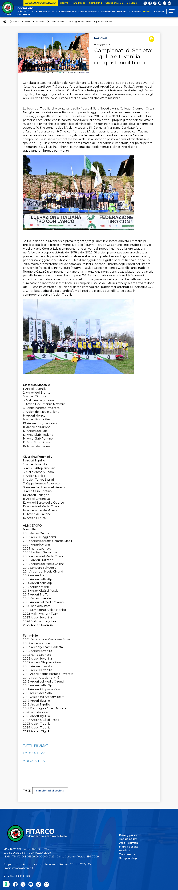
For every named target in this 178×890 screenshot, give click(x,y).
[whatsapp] (169, 3)
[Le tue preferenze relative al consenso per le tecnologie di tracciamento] (6, 884)
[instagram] (145, 3)
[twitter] (155, 3)
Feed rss (124, 850)
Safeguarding (128, 858)
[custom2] (165, 3)
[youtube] (160, 3)
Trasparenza (127, 854)
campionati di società (50, 790)
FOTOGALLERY (33, 753)
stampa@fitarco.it (22, 868)
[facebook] (150, 3)
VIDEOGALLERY (34, 761)
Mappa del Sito (129, 846)
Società (136, 11)
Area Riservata (128, 842)
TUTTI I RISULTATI (36, 745)
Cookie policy (128, 839)
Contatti (159, 11)
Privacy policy (128, 835)
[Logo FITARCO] (8, 8)
